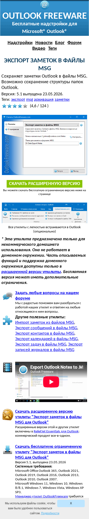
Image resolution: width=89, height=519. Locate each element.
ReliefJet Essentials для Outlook (56, 431)
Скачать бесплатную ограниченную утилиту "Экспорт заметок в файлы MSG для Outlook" (48, 452)
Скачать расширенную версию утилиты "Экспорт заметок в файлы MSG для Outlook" (48, 417)
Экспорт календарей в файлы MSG (46, 339)
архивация (44, 99)
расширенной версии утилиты (31, 272)
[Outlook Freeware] (44, 8)
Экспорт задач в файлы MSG (40, 344)
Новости (43, 43)
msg (29, 99)
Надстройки (20, 43)
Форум (74, 43)
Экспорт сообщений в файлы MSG (46, 328)
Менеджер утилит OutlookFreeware (41, 496)
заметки (62, 99)
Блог (60, 43)
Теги (52, 48)
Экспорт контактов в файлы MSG (44, 333)
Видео (38, 48)
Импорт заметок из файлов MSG (44, 322)
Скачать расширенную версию (44, 183)
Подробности (50, 513)
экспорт (18, 99)
